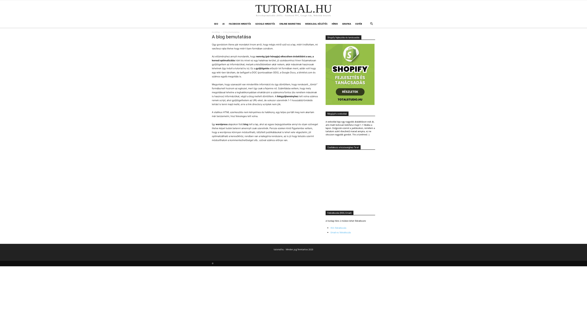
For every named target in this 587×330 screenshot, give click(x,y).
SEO (216, 23)
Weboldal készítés (316, 23)
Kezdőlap (216, 32)
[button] (371, 24)
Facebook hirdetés (240, 23)
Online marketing (290, 23)
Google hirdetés (265, 23)
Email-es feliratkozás (340, 232)
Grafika (346, 23)
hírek (335, 23)
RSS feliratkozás (338, 227)
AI (223, 23)
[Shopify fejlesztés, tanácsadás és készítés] (350, 104)
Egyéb (358, 23)
